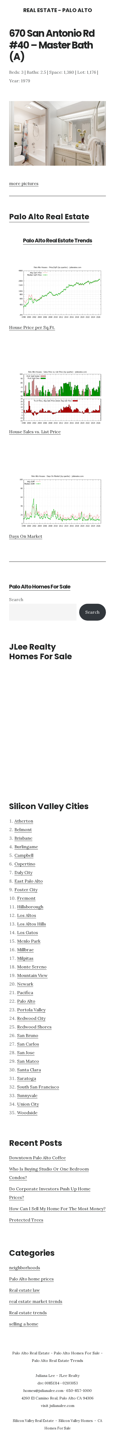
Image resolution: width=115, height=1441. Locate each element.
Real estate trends (28, 1312)
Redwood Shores (34, 1026)
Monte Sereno (32, 966)
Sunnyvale (27, 1095)
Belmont (23, 829)
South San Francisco (38, 1087)
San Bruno (27, 1035)
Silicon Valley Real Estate (33, 1420)
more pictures (24, 183)
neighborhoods (24, 1267)
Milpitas (25, 958)
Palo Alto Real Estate (49, 217)
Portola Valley (31, 1009)
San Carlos (28, 1044)
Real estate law (24, 1290)
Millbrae (25, 949)
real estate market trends (35, 1301)
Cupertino (24, 863)
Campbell (23, 855)
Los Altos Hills (31, 924)
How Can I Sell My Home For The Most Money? (57, 1208)
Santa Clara (29, 1069)
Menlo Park (28, 941)
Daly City (23, 872)
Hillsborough (30, 906)
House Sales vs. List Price (35, 431)
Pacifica (25, 992)
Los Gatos (27, 932)
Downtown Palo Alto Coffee (37, 1157)
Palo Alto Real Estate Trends (57, 240)
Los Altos (26, 915)
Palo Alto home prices (31, 1278)
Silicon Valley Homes (76, 1420)
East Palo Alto (28, 881)
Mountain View (32, 975)
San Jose (25, 1052)
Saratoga (26, 1078)
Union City (28, 1104)
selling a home (23, 1324)
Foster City (25, 889)
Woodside (27, 1112)
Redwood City (31, 1018)
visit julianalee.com (57, 1405)
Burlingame (26, 846)
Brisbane (23, 838)
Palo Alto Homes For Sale (39, 586)
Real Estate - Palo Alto (57, 10)
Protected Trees (26, 1220)
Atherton (23, 821)
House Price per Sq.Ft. (32, 327)
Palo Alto (26, 1001)
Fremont (26, 898)
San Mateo (28, 1061)
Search (16, 599)
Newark (25, 984)
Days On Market (25, 536)
